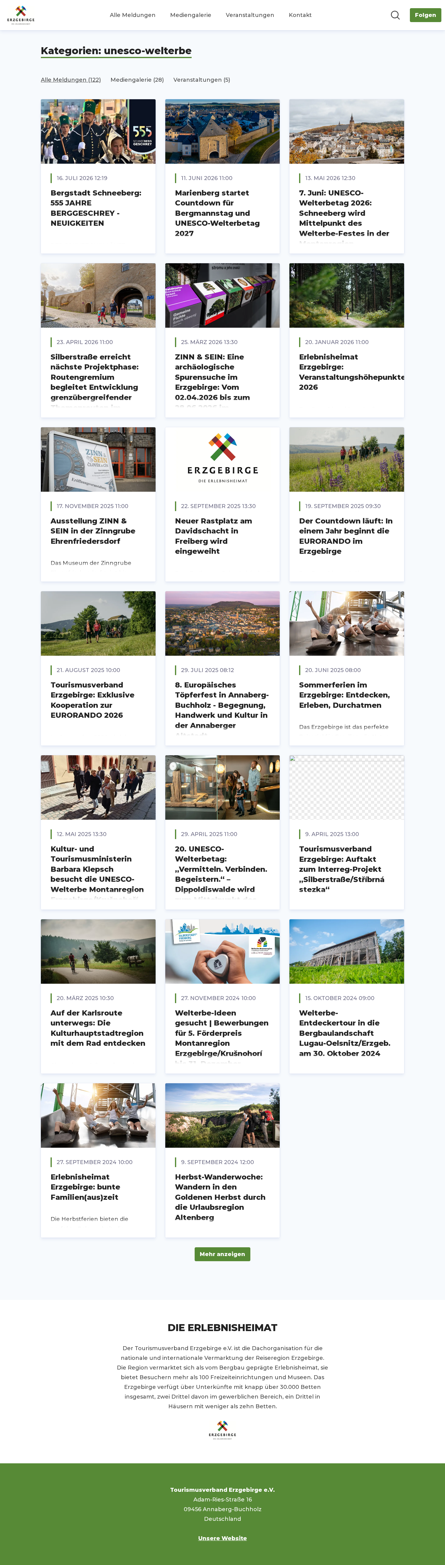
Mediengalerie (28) (137, 80)
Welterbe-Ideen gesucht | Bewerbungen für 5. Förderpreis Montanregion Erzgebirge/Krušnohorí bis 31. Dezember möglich (222, 1043)
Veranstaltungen (250, 15)
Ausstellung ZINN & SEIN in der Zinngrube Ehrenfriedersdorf (93, 531)
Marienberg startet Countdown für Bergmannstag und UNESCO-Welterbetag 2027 (217, 213)
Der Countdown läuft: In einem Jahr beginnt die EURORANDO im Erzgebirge (346, 536)
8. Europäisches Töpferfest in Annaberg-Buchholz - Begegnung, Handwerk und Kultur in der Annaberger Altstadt (222, 710)
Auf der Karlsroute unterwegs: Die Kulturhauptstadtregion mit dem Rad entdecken (98, 1028)
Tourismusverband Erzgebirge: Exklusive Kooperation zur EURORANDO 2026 (92, 700)
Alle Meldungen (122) (71, 80)
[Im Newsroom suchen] (395, 15)
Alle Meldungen (133, 15)
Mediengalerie (190, 15)
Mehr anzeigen (222, 1254)
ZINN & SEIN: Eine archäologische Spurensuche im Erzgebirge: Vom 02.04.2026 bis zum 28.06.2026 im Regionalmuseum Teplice (212, 392)
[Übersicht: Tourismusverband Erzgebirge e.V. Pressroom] (21, 15)
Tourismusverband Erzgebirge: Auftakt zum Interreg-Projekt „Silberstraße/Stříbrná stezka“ (341, 869)
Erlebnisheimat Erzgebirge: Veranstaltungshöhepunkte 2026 (352, 372)
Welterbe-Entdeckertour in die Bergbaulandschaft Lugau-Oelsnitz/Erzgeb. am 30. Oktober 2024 (345, 1033)
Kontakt (300, 15)
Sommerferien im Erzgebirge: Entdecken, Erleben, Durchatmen (344, 695)
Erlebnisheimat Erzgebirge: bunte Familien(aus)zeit (85, 1187)
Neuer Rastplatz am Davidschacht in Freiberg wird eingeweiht (213, 536)
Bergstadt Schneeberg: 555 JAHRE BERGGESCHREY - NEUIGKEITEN (96, 208)
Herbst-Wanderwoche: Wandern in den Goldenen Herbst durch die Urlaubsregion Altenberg (220, 1197)
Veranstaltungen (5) (201, 80)
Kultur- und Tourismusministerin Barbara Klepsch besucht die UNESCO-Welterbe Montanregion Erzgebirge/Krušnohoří (97, 874)
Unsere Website (222, 1538)
